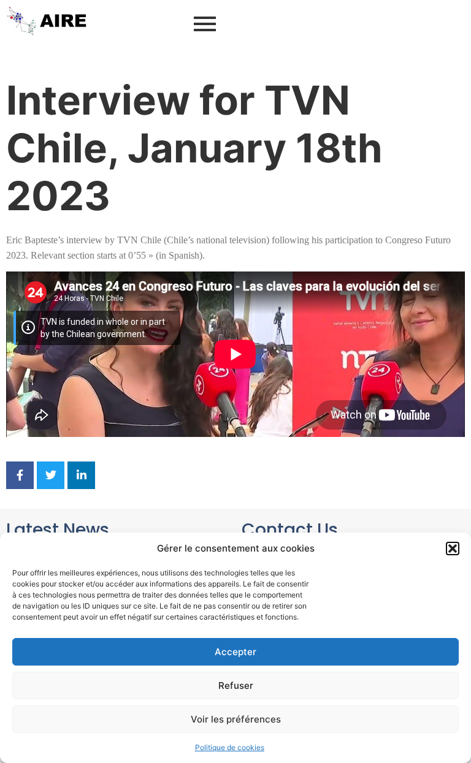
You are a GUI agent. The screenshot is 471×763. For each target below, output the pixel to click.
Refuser (235, 685)
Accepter (235, 652)
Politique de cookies (229, 747)
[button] (452, 548)
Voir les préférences (236, 719)
